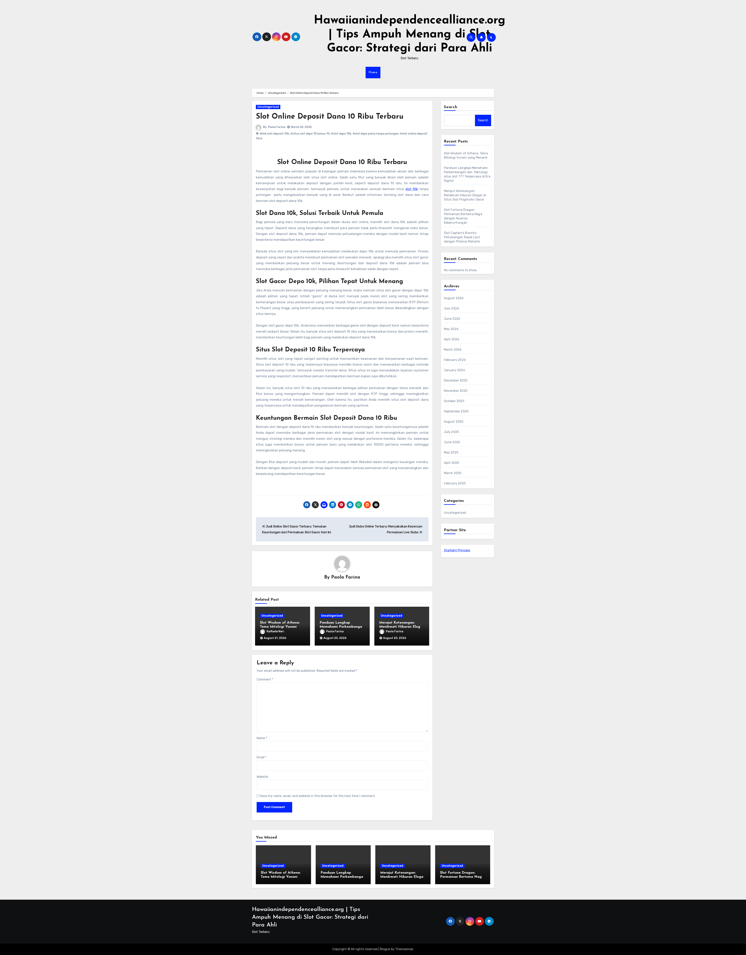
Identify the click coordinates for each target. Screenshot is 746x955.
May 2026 (451, 329)
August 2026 (454, 298)
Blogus (385, 949)
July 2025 (451, 432)
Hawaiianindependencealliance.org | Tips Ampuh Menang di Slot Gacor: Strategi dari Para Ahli (409, 34)
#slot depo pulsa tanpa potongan (376, 133)
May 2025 (451, 452)
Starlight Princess (457, 550)
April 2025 (451, 463)
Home (373, 72)
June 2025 (452, 442)
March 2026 (453, 349)
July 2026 (451, 308)
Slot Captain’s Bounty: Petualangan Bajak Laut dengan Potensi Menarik (462, 237)
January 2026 (454, 370)
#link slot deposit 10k (274, 133)
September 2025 (456, 411)
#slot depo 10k (341, 133)
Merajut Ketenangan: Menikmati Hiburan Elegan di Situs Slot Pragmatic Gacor (465, 195)
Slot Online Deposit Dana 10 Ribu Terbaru (330, 117)
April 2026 (451, 339)
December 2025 (456, 380)
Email (262, 757)
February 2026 (455, 360)
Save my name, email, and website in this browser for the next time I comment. (318, 796)
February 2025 (455, 483)
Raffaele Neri (275, 631)
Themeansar (404, 949)
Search (451, 107)
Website (262, 777)
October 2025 (454, 401)
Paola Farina (276, 127)
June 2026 (452, 319)
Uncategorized (268, 107)
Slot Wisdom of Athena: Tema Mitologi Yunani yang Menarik (280, 627)
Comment (265, 679)
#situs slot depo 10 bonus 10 (310, 133)
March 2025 (453, 473)
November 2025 (456, 391)
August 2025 (454, 421)
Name (262, 738)
